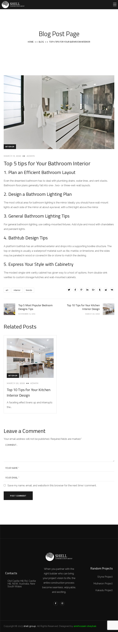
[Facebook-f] (55, 603)
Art (7, 290)
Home (30, 41)
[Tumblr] (99, 289)
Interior (9, 146)
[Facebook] (75, 289)
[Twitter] (69, 289)
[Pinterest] (81, 289)
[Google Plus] (93, 289)
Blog (41, 41)
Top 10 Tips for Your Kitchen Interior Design (28, 392)
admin (31, 156)
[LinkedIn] (87, 289)
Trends (29, 290)
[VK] (112, 289)
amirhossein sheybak (85, 626)
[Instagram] (62, 603)
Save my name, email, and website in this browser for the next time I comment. (52, 485)
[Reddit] (106, 289)
